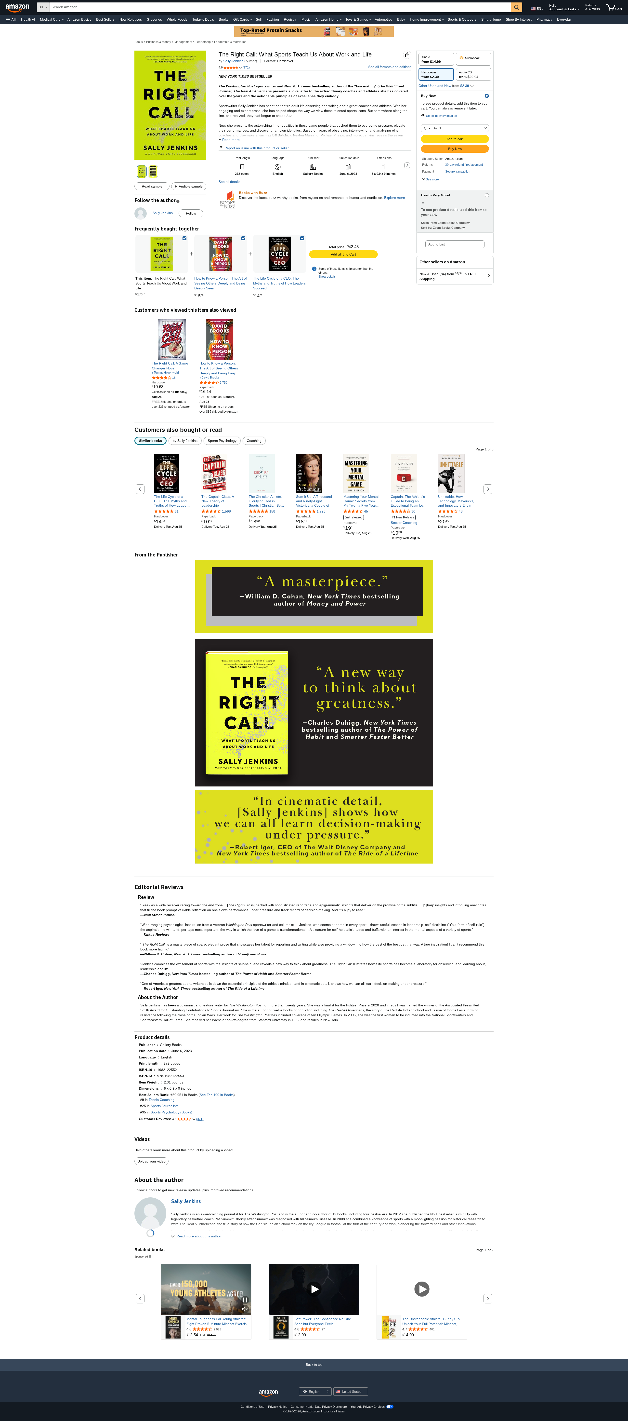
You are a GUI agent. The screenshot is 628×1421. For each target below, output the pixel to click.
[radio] (436, 59)
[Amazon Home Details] (341, 19)
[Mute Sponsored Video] (245, 1309)
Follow (191, 213)
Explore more (394, 198)
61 (177, 511)
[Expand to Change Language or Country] (543, 9)
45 (366, 511)
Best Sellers (105, 19)
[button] (11, 19)
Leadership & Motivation (230, 42)
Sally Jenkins (233, 61)
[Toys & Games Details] (370, 19)
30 (413, 511)
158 (272, 511)
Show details (327, 276)
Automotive (383, 19)
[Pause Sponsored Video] (245, 1300)
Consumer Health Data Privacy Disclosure (319, 1406)
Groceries (154, 19)
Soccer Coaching (404, 520)
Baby (401, 19)
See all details (229, 182)
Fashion (272, 19)
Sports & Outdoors (462, 19)
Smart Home (491, 19)
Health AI (28, 19)
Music (306, 19)
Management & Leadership (192, 42)
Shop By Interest (519, 19)
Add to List (436, 244)
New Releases (130, 19)
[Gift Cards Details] (251, 19)
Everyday (564, 19)
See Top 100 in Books (217, 1095)
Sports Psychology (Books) (171, 1112)
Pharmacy (544, 19)
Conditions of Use (252, 1406)
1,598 (226, 511)
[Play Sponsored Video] (314, 1289)
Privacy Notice (277, 1406)
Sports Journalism (165, 1106)
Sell (259, 19)
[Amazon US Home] (268, 1394)
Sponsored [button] (141, 1256)
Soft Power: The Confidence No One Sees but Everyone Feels (322, 1321)
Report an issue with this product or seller (256, 148)
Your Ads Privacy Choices (368, 1406)
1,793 (321, 511)
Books (223, 19)
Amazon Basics (79, 19)
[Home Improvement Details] (443, 19)
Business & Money (158, 42)
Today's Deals (203, 19)
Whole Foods (177, 19)
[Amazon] (18, 7)
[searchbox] (280, 7)
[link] (221, 254)
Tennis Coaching (161, 1100)
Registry (290, 19)
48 (461, 511)
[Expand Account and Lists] (578, 9)
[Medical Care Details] (63, 19)
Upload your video (151, 1161)
